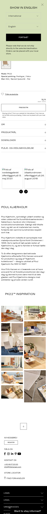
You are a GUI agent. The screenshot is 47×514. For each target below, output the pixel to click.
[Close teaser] (9, 507)
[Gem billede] (20, 308)
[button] (12, 178)
